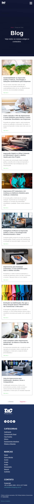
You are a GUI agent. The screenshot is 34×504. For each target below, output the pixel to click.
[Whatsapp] (14, 421)
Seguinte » (23, 401)
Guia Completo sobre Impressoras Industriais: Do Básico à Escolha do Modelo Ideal (16, 342)
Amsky (6, 464)
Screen (6, 459)
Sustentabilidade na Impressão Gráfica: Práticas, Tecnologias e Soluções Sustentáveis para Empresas (17, 79)
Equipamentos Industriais (11, 441)
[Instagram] (5, 421)
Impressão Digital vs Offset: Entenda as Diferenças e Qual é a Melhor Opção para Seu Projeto (16, 155)
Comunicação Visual (10, 434)
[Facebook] (8, 421)
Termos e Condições (5, 501)
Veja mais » (6, 92)
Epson (6, 455)
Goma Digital (5, 496)
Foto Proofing (8, 437)
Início (12, 27)
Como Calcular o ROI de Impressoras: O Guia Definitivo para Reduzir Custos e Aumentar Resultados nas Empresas (16, 117)
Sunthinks (7, 471)
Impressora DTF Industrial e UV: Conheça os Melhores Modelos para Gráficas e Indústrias (16, 193)
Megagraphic (8, 467)
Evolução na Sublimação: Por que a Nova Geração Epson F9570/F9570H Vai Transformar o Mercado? (16, 304)
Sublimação (7, 432)
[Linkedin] (11, 421)
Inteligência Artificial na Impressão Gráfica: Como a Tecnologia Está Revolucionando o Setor (15, 232)
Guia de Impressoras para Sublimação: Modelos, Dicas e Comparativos (14, 380)
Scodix (6, 462)
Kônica (6, 439)
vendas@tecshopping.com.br (12, 487)
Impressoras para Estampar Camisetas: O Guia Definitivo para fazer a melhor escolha (15, 268)
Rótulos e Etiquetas (10, 444)
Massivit (6, 469)
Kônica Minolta (8, 457)
